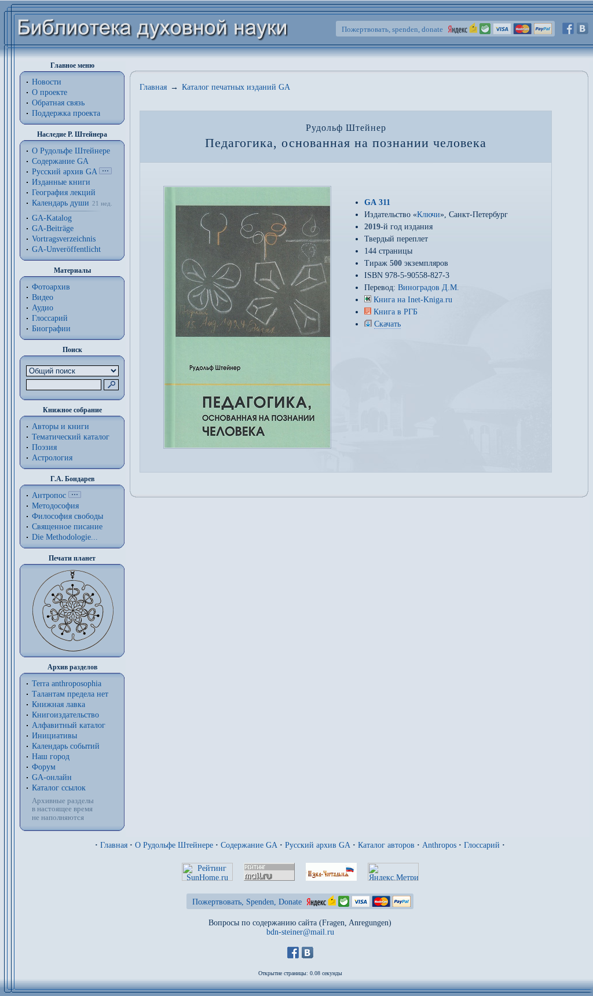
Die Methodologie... (65, 537)
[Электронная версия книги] (368, 324)
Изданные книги (61, 182)
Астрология (52, 457)
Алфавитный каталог (68, 725)
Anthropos (439, 845)
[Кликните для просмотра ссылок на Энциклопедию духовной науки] (74, 495)
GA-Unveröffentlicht (66, 249)
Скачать (387, 324)
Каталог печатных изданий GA (236, 87)
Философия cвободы (67, 516)
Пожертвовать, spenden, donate (392, 29)
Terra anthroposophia (66, 683)
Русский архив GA (64, 171)
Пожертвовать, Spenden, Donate (247, 902)
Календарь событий (66, 746)
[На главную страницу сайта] (153, 56)
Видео (42, 297)
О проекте (49, 92)
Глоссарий (50, 318)
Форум (44, 767)
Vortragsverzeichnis (64, 239)
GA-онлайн (52, 777)
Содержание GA (60, 161)
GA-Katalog (52, 218)
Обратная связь (58, 102)
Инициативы (54, 735)
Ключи (428, 214)
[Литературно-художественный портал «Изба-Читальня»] (331, 878)
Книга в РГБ (396, 311)
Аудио (42, 307)
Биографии (51, 328)
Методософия (55, 505)
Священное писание (67, 526)
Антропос (49, 495)
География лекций (64, 192)
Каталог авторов (386, 845)
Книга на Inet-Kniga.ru (413, 299)
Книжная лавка (58, 704)
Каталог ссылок (59, 787)
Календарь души (60, 203)
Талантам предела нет (70, 694)
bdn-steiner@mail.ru (300, 932)
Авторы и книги (60, 426)
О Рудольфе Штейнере (174, 845)
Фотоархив (51, 287)
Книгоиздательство (65, 715)
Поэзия (44, 447)
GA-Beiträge (53, 228)
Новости (46, 82)
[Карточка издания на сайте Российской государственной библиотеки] (367, 311)
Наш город (50, 756)
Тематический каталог (70, 437)
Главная (153, 87)
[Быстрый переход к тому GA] (105, 171)
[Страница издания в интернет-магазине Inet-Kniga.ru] (367, 299)
